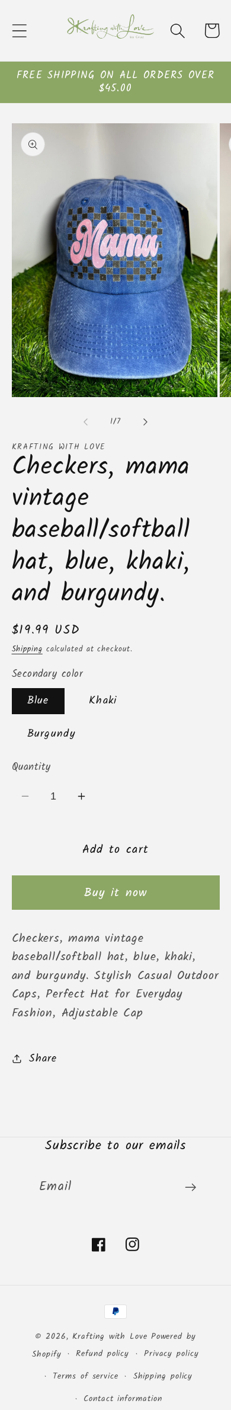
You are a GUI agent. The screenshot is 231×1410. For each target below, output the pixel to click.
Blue (38, 700)
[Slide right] (146, 422)
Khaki (103, 700)
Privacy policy (171, 1354)
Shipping (27, 649)
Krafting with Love (109, 1337)
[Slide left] (85, 422)
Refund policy (102, 1354)
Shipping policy (163, 1376)
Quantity (31, 767)
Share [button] (42, 1058)
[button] (19, 30)
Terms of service (85, 1376)
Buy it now (115, 893)
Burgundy (51, 734)
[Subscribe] (190, 1187)
